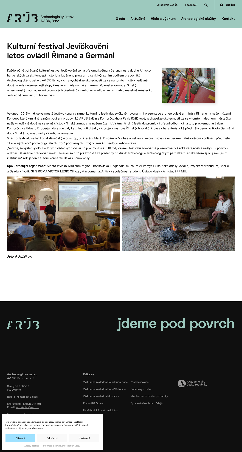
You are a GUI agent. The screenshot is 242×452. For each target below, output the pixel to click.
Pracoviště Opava (93, 403)
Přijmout (20, 438)
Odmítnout (52, 438)
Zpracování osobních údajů (147, 403)
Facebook (191, 5)
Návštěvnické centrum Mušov (100, 410)
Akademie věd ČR (167, 5)
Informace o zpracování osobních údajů (61, 445)
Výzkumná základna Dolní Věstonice (104, 389)
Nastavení (84, 438)
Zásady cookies (31, 445)
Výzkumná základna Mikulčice (101, 396)
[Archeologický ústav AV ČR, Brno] (40, 17)
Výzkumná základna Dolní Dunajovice (105, 382)
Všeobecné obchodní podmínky (149, 396)
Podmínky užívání (141, 389)
